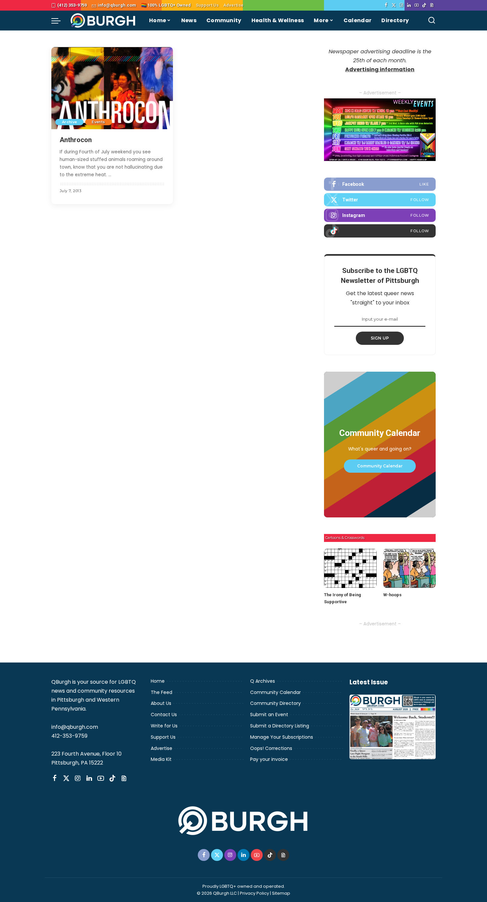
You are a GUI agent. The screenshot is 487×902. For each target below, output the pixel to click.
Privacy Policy (254, 893)
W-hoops (392, 594)
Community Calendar (380, 465)
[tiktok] (380, 231)
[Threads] (432, 5)
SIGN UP (380, 338)
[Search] (432, 20)
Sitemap (281, 893)
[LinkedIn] (409, 5)
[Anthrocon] (112, 88)
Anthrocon (76, 140)
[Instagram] (401, 5)
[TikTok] (424, 5)
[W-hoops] (409, 568)
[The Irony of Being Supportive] (350, 568)
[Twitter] (394, 5)
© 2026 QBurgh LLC (217, 893)
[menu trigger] (59, 20)
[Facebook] (386, 5)
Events (98, 122)
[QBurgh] (103, 20)
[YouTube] (416, 5)
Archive (69, 122)
